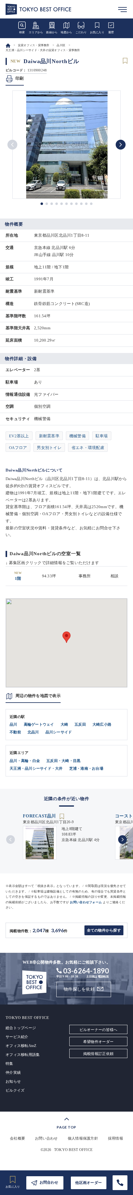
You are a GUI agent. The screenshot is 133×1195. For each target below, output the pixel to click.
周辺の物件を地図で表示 (38, 695)
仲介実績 (13, 1072)
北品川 (33, 732)
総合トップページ (21, 1028)
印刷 (19, 78)
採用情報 (115, 1138)
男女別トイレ (49, 447)
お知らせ (13, 1081)
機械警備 (77, 436)
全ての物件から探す (104, 930)
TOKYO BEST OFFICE (73, 1150)
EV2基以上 (19, 436)
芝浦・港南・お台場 (86, 768)
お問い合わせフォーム (86, 902)
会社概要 (17, 1138)
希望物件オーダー (98, 1042)
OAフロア (18, 447)
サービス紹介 (17, 1037)
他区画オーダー (88, 1183)
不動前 (15, 732)
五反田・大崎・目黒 (63, 761)
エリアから (36, 32)
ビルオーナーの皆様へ (98, 1030)
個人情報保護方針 (83, 1138)
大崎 (64, 724)
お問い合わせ (46, 1138)
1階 (18, 576)
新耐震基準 (49, 436)
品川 (13, 724)
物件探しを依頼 (79, 989)
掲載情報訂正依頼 (98, 1054)
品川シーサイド (58, 732)
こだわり (81, 32)
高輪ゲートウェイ (39, 724)
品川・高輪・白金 (25, 761)
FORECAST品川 (40, 816)
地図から (66, 32)
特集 (9, 1063)
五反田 (80, 724)
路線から (52, 32)
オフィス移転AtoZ (21, 1046)
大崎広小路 (101, 724)
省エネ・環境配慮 (87, 447)
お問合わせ (49, 1182)
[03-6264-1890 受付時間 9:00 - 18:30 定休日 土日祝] (120, 1182)
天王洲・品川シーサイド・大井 (36, 768)
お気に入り (97, 32)
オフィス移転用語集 (23, 1055)
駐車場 (102, 436)
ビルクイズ (15, 1090)
